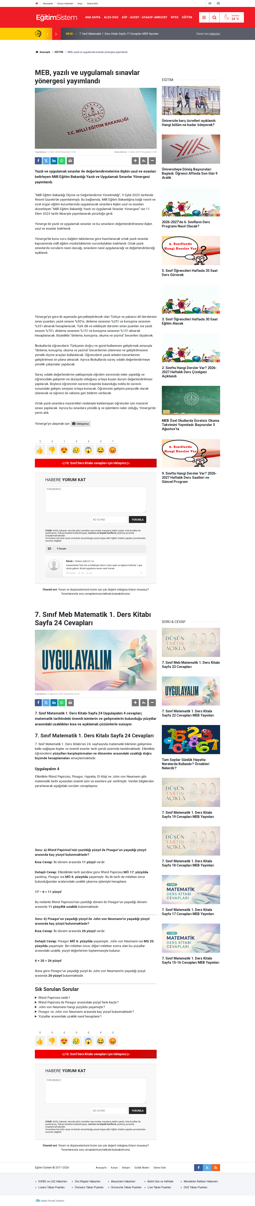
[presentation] (47, 34)
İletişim (126, 1167)
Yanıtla (72, 573)
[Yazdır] (70, 160)
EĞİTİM (187, 17)
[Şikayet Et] (141, 573)
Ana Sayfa (92, 17)
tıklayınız (82, 423)
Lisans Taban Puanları (51, 1187)
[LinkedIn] (53, 160)
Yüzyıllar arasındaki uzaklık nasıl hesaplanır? (69, 1016)
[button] (135, 160)
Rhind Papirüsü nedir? (54, 998)
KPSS (174, 17)
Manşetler (48, 3)
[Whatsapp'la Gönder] (61, 160)
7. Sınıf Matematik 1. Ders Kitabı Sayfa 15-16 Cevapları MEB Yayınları (121, 33)
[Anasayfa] (37, 3)
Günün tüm (208, 33)
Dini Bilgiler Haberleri (87, 1181)
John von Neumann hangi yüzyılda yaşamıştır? (71, 1007)
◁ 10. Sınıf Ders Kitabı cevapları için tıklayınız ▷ (96, 463)
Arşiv (80, 3)
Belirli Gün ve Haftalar (160, 1181)
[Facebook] (38, 160)
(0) (82, 573)
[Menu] (204, 17)
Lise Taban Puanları (159, 1187)
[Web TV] (210, 3)
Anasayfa (44, 52)
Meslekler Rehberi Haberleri (201, 1181)
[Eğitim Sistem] (56, 17)
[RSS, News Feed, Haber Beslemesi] (215, 1167)
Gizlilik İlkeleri (141, 1167)
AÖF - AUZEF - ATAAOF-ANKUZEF (144, 17)
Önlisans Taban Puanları (89, 1187)
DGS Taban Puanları (195, 1187)
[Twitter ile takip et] (207, 1167)
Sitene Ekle (92, 3)
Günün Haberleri (65, 3)
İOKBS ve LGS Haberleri (52, 1181)
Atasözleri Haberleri (123, 1181)
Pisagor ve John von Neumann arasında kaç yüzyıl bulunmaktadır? (86, 1012)
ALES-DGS (111, 17)
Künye (114, 1167)
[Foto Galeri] (218, 3)
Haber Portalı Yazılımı (52, 1200)
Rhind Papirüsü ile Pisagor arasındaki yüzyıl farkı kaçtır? (78, 1002)
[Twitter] (46, 160)
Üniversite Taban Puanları (126, 1187)
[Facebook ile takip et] (198, 1167)
